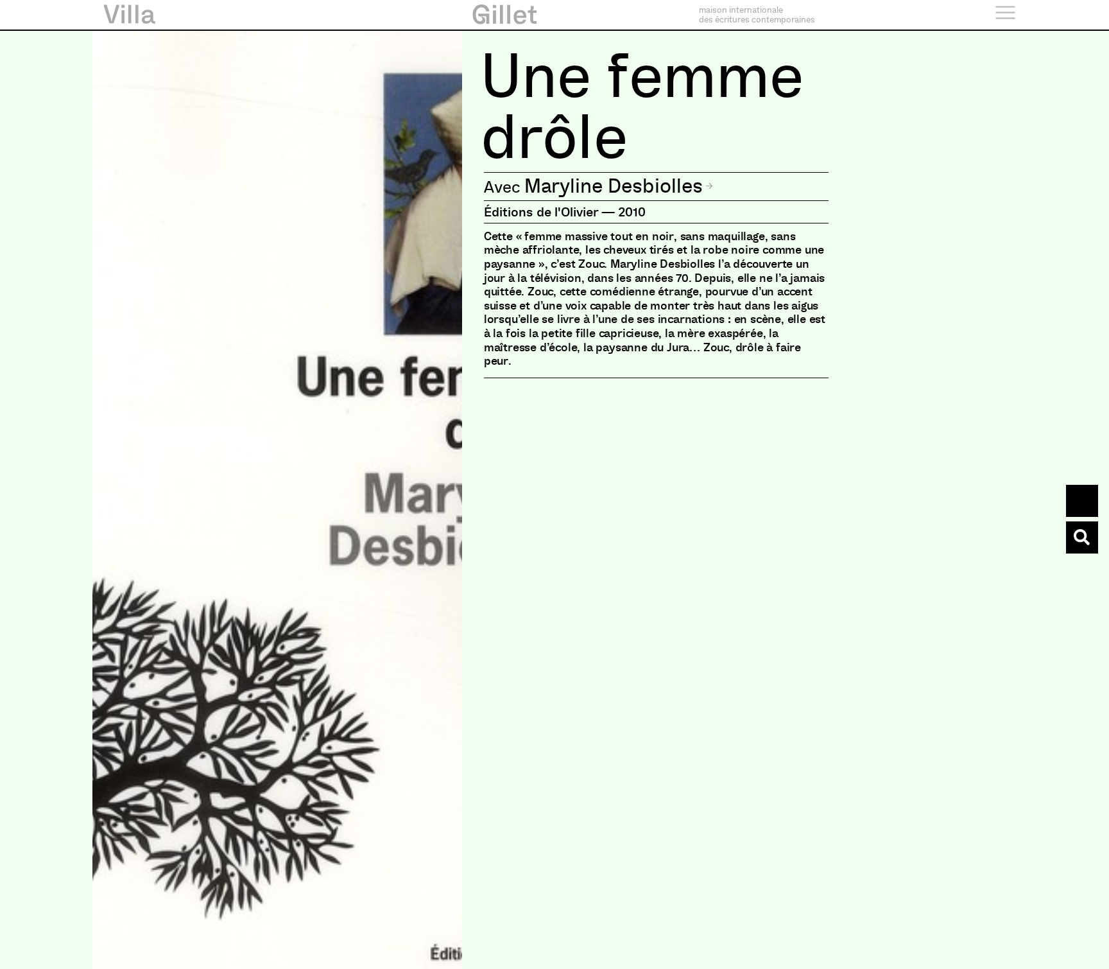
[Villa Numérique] (1082, 537)
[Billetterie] (1082, 501)
